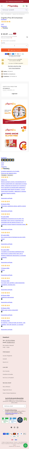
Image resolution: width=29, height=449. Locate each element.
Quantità (3, 42)
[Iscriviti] (24, 406)
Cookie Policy (20, 443)
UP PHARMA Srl (8, 14)
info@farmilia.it (11, 342)
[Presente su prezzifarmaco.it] (25, 420)
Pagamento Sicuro (7, 390)
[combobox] (14, 10)
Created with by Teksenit (14, 446)
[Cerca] (26, 9)
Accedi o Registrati (7, 355)
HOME (2, 14)
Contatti (5, 359)
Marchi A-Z (5, 362)
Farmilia (16, 442)
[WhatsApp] (23, 6)
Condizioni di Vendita (8, 374)
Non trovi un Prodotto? (8, 377)
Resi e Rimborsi (6, 386)
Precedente (4, 175)
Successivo (10, 175)
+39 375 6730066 (10, 340)
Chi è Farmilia (6, 371)
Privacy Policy (13, 443)
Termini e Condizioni (6, 443)
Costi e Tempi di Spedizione (14, 68)
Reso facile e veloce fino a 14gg (14, 66)
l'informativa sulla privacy (11, 413)
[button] (1, 6)
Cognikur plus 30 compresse (19, 14)
